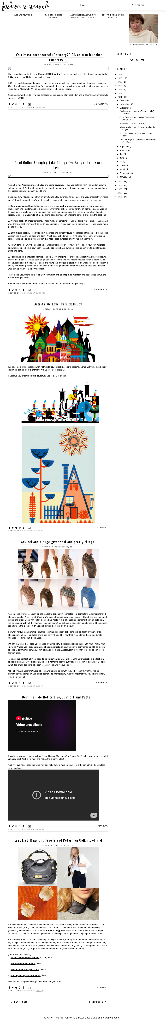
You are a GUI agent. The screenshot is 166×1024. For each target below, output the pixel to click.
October (123, 108)
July (122, 154)
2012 (120, 93)
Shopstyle (30, 215)
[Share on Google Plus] (20, 104)
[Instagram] (142, 60)
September (125, 147)
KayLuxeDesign (113, 1018)
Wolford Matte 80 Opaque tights (26, 221)
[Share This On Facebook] (9, 104)
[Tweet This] (13, 104)
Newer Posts (20, 1001)
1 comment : (102, 528)
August (123, 150)
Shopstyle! (19, 265)
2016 (120, 78)
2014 (120, 86)
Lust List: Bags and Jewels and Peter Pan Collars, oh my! (58, 840)
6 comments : (101, 104)
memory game (41, 370)
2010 (120, 181)
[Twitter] (131, 60)
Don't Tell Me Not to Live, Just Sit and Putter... (58, 696)
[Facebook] (127, 60)
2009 (120, 185)
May (122, 162)
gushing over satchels (70, 206)
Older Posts (96, 1001)
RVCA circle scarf (19, 245)
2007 (120, 193)
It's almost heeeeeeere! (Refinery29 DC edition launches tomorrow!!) (59, 57)
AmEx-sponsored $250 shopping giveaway (43, 185)
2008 (120, 189)
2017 (120, 74)
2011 (120, 97)
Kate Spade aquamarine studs (26, 975)
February (124, 173)
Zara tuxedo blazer (20, 233)
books (28, 370)
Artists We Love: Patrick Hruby (58, 303)
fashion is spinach (74, 1018)
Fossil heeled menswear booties (27, 257)
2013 (120, 89)
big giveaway (39, 376)
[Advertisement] (58, 135)
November (125, 104)
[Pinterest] (137, 60)
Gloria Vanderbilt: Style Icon (143, 44)
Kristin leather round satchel (25, 957)
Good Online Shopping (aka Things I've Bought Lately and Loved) (59, 165)
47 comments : (100, 683)
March (123, 169)
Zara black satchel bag (22, 206)
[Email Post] (29, 104)
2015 (120, 82)
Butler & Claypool (55, 930)
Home (83, 5)
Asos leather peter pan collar (25, 969)
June (122, 158)
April (122, 165)
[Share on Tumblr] (23, 104)
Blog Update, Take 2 (23, 15)
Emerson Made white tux (23, 963)
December (125, 100)
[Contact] (146, 60)
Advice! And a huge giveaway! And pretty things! (58, 541)
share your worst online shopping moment (59, 275)
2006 (120, 197)
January (123, 177)
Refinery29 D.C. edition (49, 74)
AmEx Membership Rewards (31, 632)
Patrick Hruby (47, 367)
